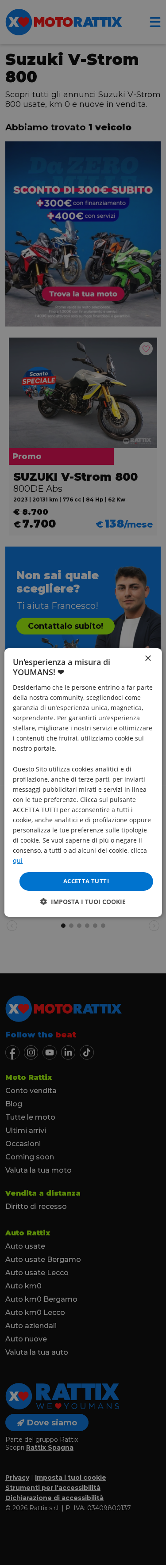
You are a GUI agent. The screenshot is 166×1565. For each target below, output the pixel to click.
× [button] (147, 658)
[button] (83, 901)
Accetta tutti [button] (86, 881)
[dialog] (83, 782)
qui (18, 860)
